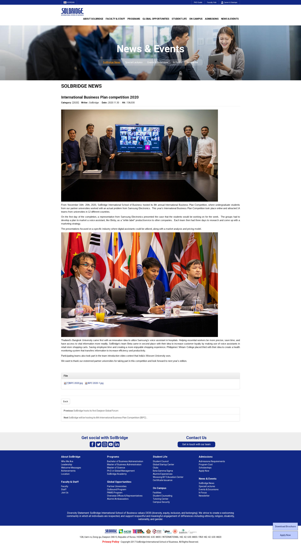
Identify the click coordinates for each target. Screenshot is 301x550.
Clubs (155, 467)
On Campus (195, 18)
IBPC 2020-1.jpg (95, 383)
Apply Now (285, 535)
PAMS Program (114, 492)
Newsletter (192, 62)
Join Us (64, 492)
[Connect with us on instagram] (104, 444)
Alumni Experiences (162, 474)
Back (65, 401)
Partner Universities (117, 486)
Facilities (157, 492)
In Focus (177, 62)
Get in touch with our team (196, 444)
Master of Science (116, 467)
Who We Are (67, 461)
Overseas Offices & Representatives (125, 495)
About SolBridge (93, 18)
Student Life (179, 18)
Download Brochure (285, 526)
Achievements (68, 471)
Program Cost (206, 464)
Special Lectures (134, 62)
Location (65, 474)
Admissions (212, 18)
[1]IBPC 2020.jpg (75, 383)
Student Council (161, 461)
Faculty (64, 486)
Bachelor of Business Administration (125, 461)
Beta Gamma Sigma (163, 471)
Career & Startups (230, 2)
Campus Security (161, 502)
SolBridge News (111, 62)
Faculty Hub (211, 2)
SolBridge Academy (117, 474)
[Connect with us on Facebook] (92, 444)
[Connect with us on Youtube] (111, 444)
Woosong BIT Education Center (168, 477)
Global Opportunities (156, 18)
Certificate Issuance (162, 480)
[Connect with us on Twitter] (98, 444)
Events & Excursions (157, 62)
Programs (133, 18)
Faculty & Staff (115, 18)
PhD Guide (198, 2)
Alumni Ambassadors (118, 499)
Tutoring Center (160, 499)
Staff (63, 489)
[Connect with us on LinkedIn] (117, 444)
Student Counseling (162, 495)
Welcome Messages (71, 467)
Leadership (66, 464)
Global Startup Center (163, 464)
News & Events (230, 18)
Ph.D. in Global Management (121, 471)
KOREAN (70, 2)
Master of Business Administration (124, 464)
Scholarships (205, 467)
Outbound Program (116, 489)
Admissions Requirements (212, 461)
